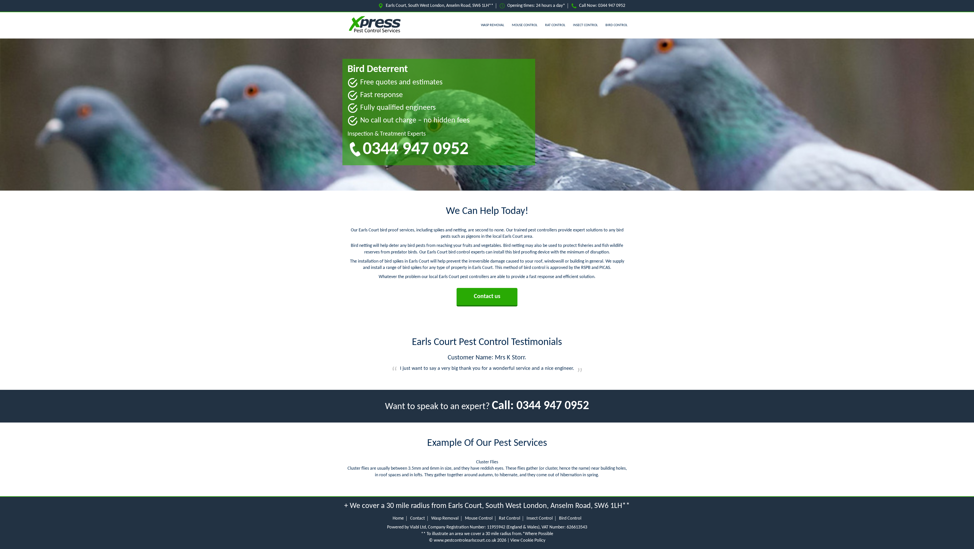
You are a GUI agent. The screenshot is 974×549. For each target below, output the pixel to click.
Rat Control (555, 25)
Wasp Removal (492, 25)
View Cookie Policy (527, 540)
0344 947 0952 (611, 5)
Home (398, 518)
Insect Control (585, 25)
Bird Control (616, 25)
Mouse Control (524, 25)
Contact (417, 518)
